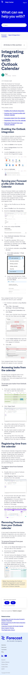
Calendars (4, 37)
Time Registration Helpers (8, 630)
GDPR (2, 669)
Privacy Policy (4, 664)
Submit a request (17, 611)
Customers (4, 649)
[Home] (11, 639)
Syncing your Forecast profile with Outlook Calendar (14, 114)
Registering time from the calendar (15, 120)
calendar (13, 124)
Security (3, 659)
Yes (7, 603)
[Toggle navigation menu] (19, 3)
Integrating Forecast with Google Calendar (12, 626)
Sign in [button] (25, 2)
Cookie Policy (4, 666)
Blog (2, 652)
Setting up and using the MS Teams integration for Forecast (13, 623)
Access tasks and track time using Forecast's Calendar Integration (13, 620)
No (13, 603)
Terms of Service (5, 662)
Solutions (3, 645)
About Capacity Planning (7, 628)
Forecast (4, 35)
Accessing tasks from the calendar (14, 118)
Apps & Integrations (14, 35)
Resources (3, 647)
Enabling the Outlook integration (14, 111)
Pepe (6, 74)
